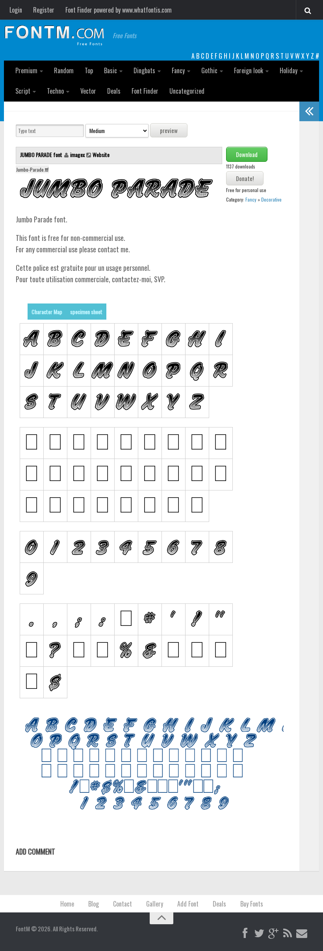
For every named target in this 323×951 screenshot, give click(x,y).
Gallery (154, 903)
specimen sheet (86, 311)
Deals (114, 91)
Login (15, 10)
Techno (55, 91)
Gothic (209, 70)
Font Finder (145, 91)
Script (22, 91)
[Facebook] (245, 933)
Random (64, 70)
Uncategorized (186, 91)
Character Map (47, 311)
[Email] (301, 933)
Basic (110, 70)
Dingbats (144, 70)
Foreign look (248, 70)
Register (43, 10)
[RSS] (287, 933)
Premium (26, 70)
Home (67, 903)
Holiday (288, 70)
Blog (93, 903)
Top (89, 70)
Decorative (271, 199)
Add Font (188, 903)
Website (101, 154)
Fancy (178, 70)
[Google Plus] (273, 933)
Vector (88, 91)
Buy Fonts (251, 903)
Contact (122, 903)
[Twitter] (259, 933)
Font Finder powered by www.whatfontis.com (118, 10)
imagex (77, 154)
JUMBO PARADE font (41, 154)
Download (247, 154)
